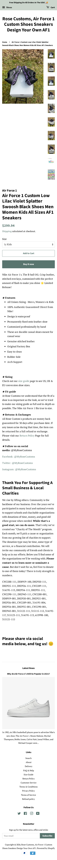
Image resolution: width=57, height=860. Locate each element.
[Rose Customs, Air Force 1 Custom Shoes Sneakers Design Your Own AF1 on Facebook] (25, 814)
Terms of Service (28, 795)
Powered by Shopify (46, 848)
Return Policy (27, 435)
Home (4, 42)
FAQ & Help (28, 770)
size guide (23, 381)
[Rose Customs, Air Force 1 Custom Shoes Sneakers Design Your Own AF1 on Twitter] (19, 814)
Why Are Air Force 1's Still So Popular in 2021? (28, 673)
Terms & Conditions (28, 786)
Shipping (7, 231)
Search (28, 758)
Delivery (28, 766)
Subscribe (47, 835)
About (28, 762)
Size (4, 239)
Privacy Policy (28, 790)
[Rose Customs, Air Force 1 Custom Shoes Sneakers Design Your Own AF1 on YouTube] (37, 814)
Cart (52, 7)
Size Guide (28, 774)
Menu (9, 7)
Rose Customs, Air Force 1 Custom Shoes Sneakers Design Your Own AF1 (28, 24)
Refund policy (28, 799)
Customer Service (28, 782)
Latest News (28, 668)
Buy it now (28, 264)
